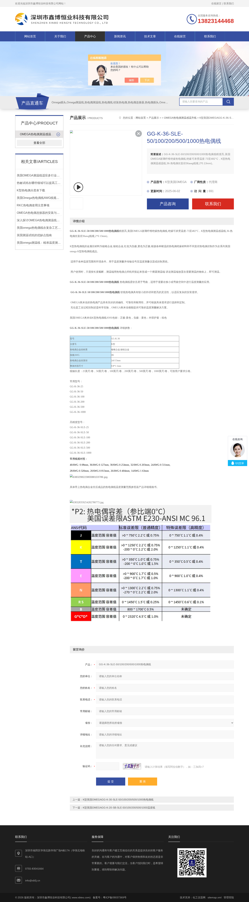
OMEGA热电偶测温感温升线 (38, 134)
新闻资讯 (120, 36)
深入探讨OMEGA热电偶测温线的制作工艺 (39, 220)
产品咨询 (168, 204)
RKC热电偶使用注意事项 (33, 205)
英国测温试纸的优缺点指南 (34, 235)
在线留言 (216, 3)
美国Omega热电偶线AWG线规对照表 (39, 197)
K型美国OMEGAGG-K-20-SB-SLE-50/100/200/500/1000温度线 (119, 807)
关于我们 (60, 36)
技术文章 (150, 36)
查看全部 (39, 142)
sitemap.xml (214, 897)
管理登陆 (229, 897)
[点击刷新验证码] (132, 766)
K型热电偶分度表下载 (31, 190)
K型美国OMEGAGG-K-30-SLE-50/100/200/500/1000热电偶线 (118, 799)
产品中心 (90, 36)
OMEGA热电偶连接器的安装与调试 (39, 212)
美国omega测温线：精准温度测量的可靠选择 (39, 242)
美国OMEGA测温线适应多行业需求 (39, 175)
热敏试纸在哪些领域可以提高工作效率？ (39, 182)
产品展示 (154, 117)
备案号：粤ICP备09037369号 (110, 897)
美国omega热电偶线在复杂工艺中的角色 (39, 227)
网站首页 (30, 36)
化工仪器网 (199, 897)
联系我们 (229, 3)
